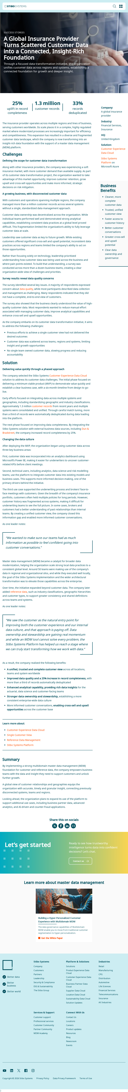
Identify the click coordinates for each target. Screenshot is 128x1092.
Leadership (39, 978)
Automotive (104, 982)
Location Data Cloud (75, 994)
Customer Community (44, 1025)
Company (38, 966)
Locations (70, 1021)
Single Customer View (19, 735)
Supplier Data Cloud (75, 990)
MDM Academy (41, 1033)
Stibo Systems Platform (20, 745)
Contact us (78, 861)
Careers (70, 1025)
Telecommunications (108, 994)
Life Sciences (105, 986)
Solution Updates (74, 1002)
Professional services (44, 1021)
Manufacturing (106, 970)
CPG (100, 974)
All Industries (105, 1002)
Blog (68, 1037)
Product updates (74, 1029)
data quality (26, 289)
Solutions (70, 966)
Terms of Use (86, 1078)
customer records (42, 406)
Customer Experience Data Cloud (68, 375)
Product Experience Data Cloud (77, 971)
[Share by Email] (73, 827)
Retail (101, 966)
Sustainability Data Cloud (78, 998)
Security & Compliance (44, 982)
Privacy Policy (42, 1078)
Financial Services (107, 990)
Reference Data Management (23, 740)
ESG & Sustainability (43, 986)
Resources (71, 1033)
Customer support (42, 1017)
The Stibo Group (41, 990)
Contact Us (71, 1017)
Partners (38, 974)
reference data (18, 591)
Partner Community (43, 1029)
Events (69, 1045)
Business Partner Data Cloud (77, 985)
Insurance (103, 998)
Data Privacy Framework (64, 1078)
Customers (39, 970)
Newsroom (71, 1041)
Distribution (104, 978)
